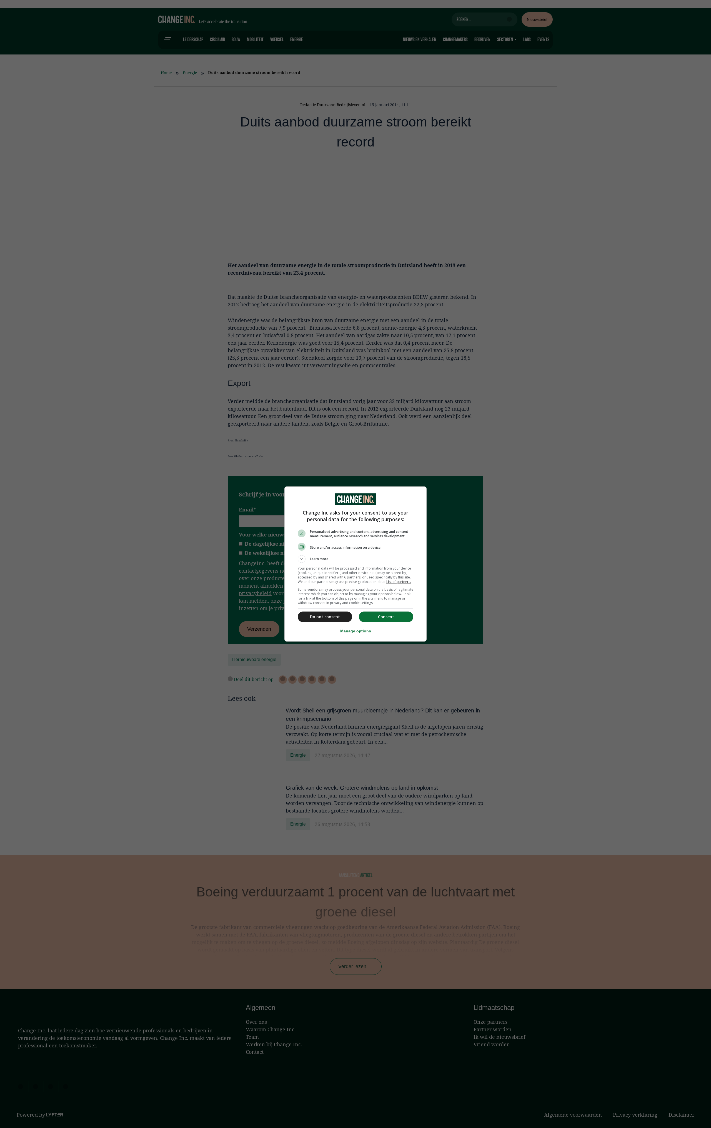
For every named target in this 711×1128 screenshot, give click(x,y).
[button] (355, 559)
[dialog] (355, 564)
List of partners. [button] (398, 581)
